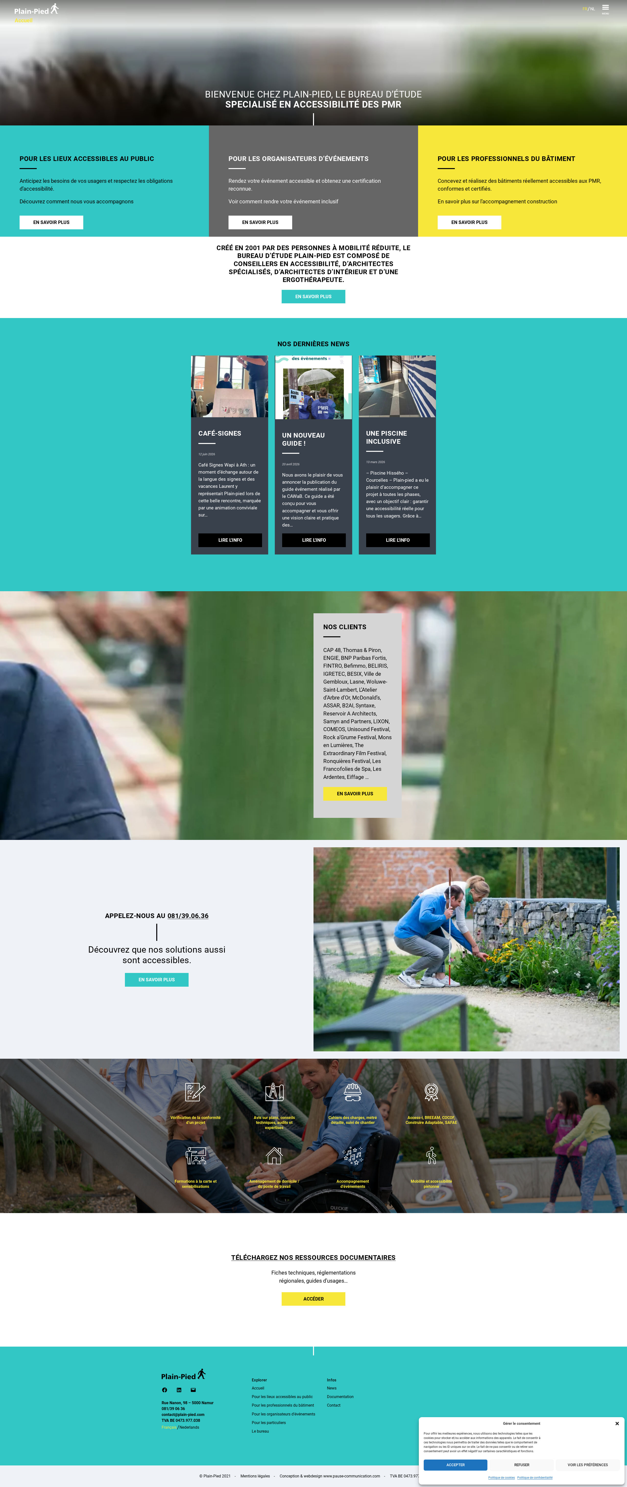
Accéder (313, 1299)
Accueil (258, 1388)
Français (169, 1427)
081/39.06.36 (188, 916)
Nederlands (189, 1427)
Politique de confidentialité (535, 1477)
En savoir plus (51, 222)
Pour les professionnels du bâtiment (283, 1405)
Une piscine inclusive (386, 437)
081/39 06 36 (173, 1408)
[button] (617, 1423)
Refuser (521, 1465)
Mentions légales (255, 1476)
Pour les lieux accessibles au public (282, 1396)
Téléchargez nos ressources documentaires (313, 1258)
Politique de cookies (501, 1477)
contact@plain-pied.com (183, 1414)
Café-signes (219, 433)
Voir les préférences (588, 1465)
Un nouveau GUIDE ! (303, 439)
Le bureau (260, 1431)
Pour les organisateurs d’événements (283, 1414)
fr (585, 9)
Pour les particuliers (269, 1422)
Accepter (455, 1465)
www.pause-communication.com (351, 1476)
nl (592, 9)
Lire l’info (239, 542)
